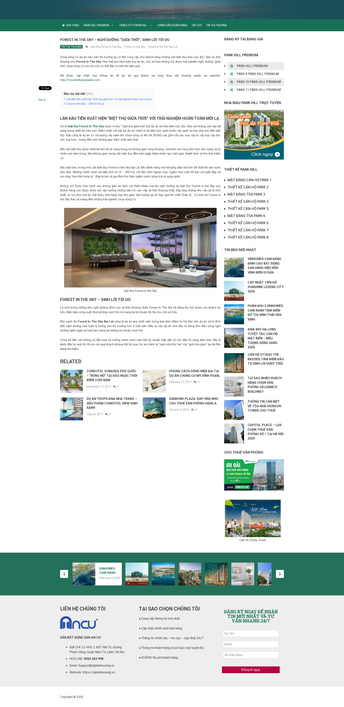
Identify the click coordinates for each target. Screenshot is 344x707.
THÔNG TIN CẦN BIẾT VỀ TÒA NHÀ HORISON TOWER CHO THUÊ (264, 406)
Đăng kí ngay (250, 669)
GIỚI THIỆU (72, 25)
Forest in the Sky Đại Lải (162, 46)
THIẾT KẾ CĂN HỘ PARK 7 (248, 230)
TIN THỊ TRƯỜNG (216, 25)
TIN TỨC (197, 25)
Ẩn (89, 94)
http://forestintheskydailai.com (80, 80)
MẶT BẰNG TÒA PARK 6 (246, 216)
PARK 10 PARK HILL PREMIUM (259, 82)
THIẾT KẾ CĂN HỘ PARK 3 (248, 201)
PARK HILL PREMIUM (96, 25)
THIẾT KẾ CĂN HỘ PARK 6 (248, 223)
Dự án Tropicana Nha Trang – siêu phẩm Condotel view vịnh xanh (112, 403)
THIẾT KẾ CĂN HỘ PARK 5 (248, 208)
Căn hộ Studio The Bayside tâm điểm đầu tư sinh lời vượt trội (266, 359)
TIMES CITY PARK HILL (133, 25)
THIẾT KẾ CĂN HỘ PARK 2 (248, 187)
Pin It (42, 100)
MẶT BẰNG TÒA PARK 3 (246, 194)
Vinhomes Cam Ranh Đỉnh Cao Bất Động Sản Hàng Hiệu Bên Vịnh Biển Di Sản (108, 571)
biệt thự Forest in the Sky (106, 46)
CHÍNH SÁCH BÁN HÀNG (172, 25)
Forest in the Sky (134, 46)
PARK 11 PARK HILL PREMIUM (259, 90)
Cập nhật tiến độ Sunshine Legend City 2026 (266, 286)
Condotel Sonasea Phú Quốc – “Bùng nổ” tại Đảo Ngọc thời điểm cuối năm (112, 375)
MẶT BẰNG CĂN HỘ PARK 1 (250, 180)
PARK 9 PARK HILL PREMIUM (258, 74)
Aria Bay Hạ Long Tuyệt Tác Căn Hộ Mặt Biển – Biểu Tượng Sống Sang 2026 (263, 338)
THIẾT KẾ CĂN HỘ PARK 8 (248, 237)
